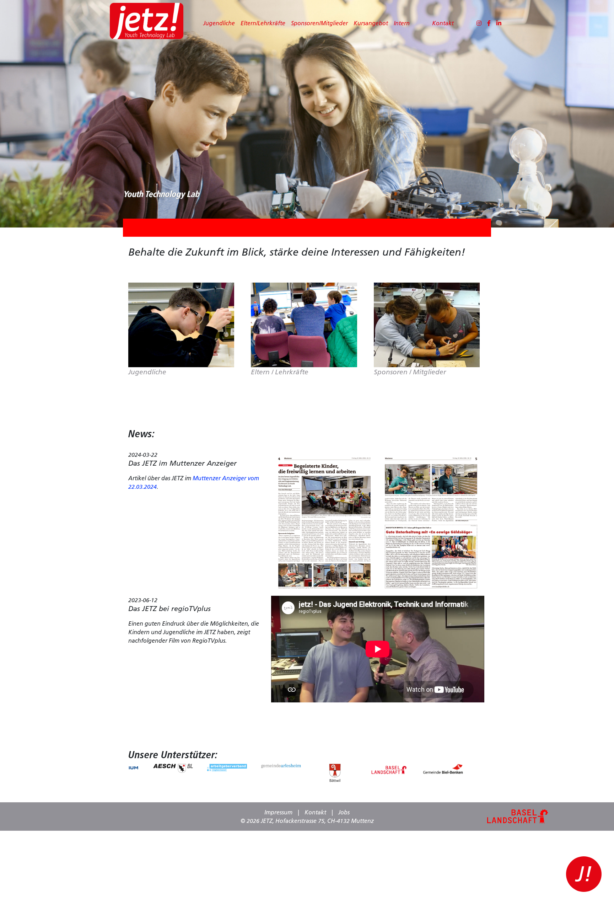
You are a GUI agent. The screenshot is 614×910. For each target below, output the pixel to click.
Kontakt (443, 23)
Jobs (344, 812)
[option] (173, 768)
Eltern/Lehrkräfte (263, 23)
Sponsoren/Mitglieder (319, 23)
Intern (402, 23)
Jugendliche (219, 23)
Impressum (278, 812)
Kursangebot (371, 23)
